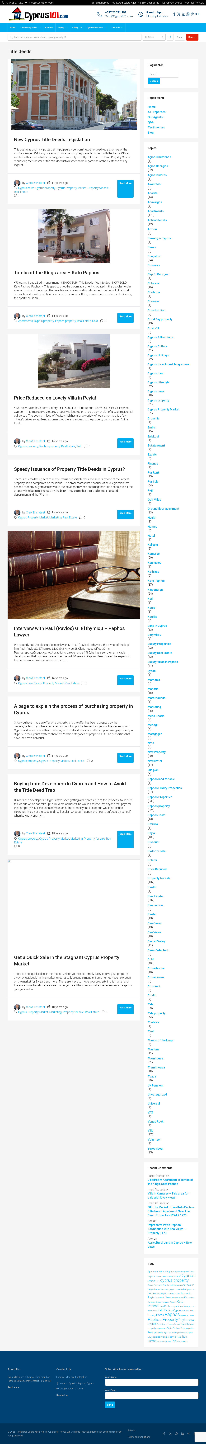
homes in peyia (157, 1293)
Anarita (152, 193)
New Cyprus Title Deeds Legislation (52, 139)
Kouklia (152, 616)
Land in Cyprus (157, 625)
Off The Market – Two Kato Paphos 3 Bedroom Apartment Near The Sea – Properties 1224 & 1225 (171, 1211)
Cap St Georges (158, 274)
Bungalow (154, 256)
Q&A (151, 122)
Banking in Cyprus (159, 238)
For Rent (153, 472)
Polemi (152, 860)
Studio (152, 995)
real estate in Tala (163, 1341)
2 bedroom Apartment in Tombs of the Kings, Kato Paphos (170, 1181)
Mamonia (154, 680)
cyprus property (174, 1280)
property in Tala (173, 1337)
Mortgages (155, 734)
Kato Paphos (156, 580)
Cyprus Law (25, 683)
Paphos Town (156, 815)
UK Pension (155, 1085)
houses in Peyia (163, 1297)
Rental (152, 914)
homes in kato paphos (184, 1289)
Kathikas (153, 571)
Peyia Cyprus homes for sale (168, 1324)
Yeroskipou (155, 1148)
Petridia (153, 824)
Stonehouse (156, 977)
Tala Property (182, 1341)
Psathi (152, 887)
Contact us (62, 1395)
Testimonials (156, 127)
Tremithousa (156, 1067)
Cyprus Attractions (160, 337)
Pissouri (153, 842)
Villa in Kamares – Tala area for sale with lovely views (168, 1195)
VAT (150, 1112)
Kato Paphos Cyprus (169, 1310)
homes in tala (173, 1293)
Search (192, 37)
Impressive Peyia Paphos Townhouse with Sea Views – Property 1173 (167, 1229)
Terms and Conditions (139, 1437)
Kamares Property (169, 1302)
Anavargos (155, 202)
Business (154, 265)
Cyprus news (26, 188)
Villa (150, 1130)
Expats (152, 454)
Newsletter (155, 761)
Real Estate (21, 191)
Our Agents (155, 117)
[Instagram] (177, 1433)
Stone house (156, 968)
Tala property (156, 1013)
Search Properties (28, 28)
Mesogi (152, 725)
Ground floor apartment (163, 508)
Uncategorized (157, 1094)
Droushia (153, 418)
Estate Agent (156, 445)
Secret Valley (156, 941)
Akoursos (154, 184)
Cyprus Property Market (71, 188)
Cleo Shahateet (35, 182)
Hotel (151, 535)
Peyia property (155, 1332)
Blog (151, 132)
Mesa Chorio (156, 716)
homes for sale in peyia (164, 1289)
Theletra (153, 1022)
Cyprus (187, 1275)
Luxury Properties (159, 643)
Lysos (152, 671)
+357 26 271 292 (115, 12)
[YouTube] (189, 1433)
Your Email (110, 1390)
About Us (115, 28)
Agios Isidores (157, 175)
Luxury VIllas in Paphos (163, 661)
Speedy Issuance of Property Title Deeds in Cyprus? (69, 469)
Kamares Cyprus (154, 1302)
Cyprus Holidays (158, 355)
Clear (180, 37)
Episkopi (153, 436)
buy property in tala (164, 1276)
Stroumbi (154, 986)
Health (152, 517)
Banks (152, 247)
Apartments (25, 321)
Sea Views (154, 932)
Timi (151, 1031)
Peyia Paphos (173, 1328)
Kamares (154, 553)
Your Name (111, 1377)
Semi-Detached (158, 950)
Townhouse (155, 1058)
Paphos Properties (160, 797)
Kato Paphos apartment (171, 1306)
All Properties (157, 112)
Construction (156, 310)
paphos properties (187, 1315)
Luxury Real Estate (160, 652)
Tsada (152, 1076)
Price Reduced (157, 869)
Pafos (160, 1315)
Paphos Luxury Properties (165, 788)
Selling (75, 28)
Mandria (153, 689)
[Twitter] (171, 1433)
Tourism (153, 1049)
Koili (150, 598)
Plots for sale (157, 851)
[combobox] (154, 37)
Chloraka (153, 283)
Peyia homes (161, 1328)
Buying (61, 28)
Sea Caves (155, 923)
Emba (151, 427)
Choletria (154, 292)
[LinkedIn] (183, 1433)
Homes (152, 526)
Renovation (155, 905)
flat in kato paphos (175, 1285)
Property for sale (98, 188)
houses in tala (178, 1298)
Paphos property (65, 321)
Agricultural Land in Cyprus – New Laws (170, 1244)
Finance (153, 463)
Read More (125, 183)
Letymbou (154, 634)
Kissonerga (155, 589)
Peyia (151, 833)
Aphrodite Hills (157, 220)
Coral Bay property (160, 319)
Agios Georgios (158, 166)
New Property (157, 752)
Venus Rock (155, 1121)
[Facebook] (165, 1433)
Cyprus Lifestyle (158, 382)
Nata (151, 743)
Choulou (153, 301)
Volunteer (154, 1139)
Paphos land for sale (161, 779)
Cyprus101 (154, 1280)
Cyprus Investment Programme (168, 364)
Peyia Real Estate (170, 1333)
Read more (13, 1387)
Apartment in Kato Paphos (161, 1271)
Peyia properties (187, 1328)
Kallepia (153, 544)
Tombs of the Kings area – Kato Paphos (56, 272)
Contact (49, 28)
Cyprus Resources (95, 28)
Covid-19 (153, 328)
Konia (151, 607)
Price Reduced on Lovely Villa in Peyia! (55, 398)
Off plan (153, 770)
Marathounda (156, 698)
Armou (152, 229)
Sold (95, 321)
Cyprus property (45, 188)
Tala (150, 1004)
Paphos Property (163, 1319)
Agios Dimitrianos (159, 157)
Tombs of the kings (160, 1040)
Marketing (55, 517)
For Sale (153, 481)
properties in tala (158, 1337)
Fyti (150, 490)
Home (12, 28)
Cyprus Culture (157, 346)
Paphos (172, 1314)
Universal (154, 1103)
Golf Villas (154, 499)
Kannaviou (154, 562)
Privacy (132, 1430)
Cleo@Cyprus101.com (119, 16)
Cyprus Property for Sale (157, 1285)
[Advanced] (170, 37)
